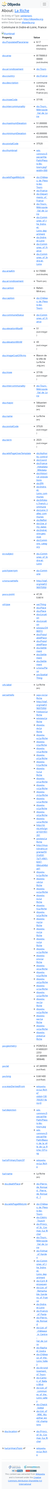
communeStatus (13, 314)
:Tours (41, 69)
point (8, 594)
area (6, 55)
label (7, 684)
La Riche (22, 10)
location (10, 1431)
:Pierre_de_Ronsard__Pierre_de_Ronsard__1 (42, 1190)
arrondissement (12, 69)
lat (5, 1066)
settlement (26, 15)
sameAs (10, 580)
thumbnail (9, 150)
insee (7, 372)
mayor (7, 402)
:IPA (39, 483)
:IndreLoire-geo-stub (41, 533)
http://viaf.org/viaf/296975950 (41, 584)
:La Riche (40, 728)
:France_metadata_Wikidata (42, 467)
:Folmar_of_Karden (42, 1254)
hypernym (10, 570)
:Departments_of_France (42, 197)
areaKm (8, 270)
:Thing (41, 604)
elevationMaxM (12, 328)
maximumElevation (14, 123)
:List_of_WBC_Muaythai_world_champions (42, 1418)
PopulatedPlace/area (15, 42)
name (7, 416)
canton (8, 287)
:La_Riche (41, 1163)
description (10, 82)
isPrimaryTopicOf (13, 1160)
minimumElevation (14, 133)
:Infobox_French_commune (42, 503)
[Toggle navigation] (44, 4)
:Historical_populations (42, 477)
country (8, 75)
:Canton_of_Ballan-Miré (41, 1381)
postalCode (10, 143)
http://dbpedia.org (33, 19)
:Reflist (41, 520)
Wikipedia (40, 1474)
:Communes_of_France (42, 247)
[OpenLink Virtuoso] (14, 1466)
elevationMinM (12, 341)
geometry (9, 1045)
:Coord (41, 460)
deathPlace (12, 1183)
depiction (9, 1109)
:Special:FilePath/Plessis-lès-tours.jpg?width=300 (42, 160)
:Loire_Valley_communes (42, 513)
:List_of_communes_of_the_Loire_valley (41, 1394)
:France (41, 75)
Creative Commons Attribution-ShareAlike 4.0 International (25, 1480)
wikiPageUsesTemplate (16, 453)
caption (8, 298)
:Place (41, 607)
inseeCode (9, 99)
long (6, 1076)
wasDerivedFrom (13, 1086)
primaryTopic (13, 1448)
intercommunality (13, 106)
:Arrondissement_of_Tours (42, 1371)
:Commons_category (41, 543)
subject (7, 553)
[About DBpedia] (11, 4)
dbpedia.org (28, 22)
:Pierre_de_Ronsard (42, 1321)
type (6, 604)
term (7, 439)
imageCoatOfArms (14, 355)
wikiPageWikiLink (13, 177)
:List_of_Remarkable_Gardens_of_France (42, 1294)
